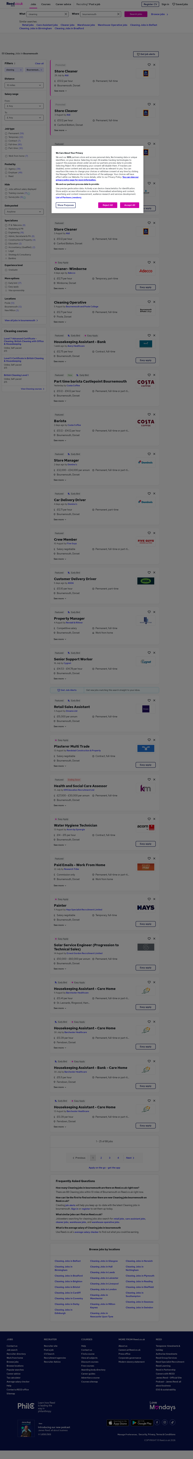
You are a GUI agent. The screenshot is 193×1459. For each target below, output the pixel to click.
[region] (97, 179)
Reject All (108, 205)
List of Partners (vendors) (69, 197)
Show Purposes (66, 205)
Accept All (129, 205)
